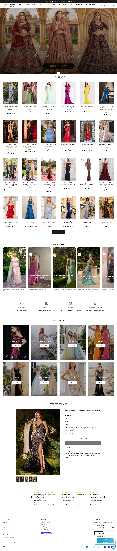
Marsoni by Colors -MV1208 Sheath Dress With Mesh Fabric (87, 183)
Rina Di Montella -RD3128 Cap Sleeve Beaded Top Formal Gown (68, 183)
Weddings (47, 4)
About (11, 6)
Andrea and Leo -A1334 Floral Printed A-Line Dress (49, 145)
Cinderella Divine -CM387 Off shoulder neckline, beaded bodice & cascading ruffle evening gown (106, 109)
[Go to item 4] (31, 479)
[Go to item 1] (18, 479)
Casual (85, 4)
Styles (19, 4)
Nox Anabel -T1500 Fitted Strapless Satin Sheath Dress (87, 145)
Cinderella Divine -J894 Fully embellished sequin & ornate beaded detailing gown (29, 146)
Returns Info (6, 530)
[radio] (66, 421)
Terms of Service (7, 535)
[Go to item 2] (22, 479)
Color (66, 424)
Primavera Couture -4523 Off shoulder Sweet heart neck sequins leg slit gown (10, 184)
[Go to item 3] (26, 479)
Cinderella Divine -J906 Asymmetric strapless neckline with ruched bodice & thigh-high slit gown (10, 147)
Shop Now (16, 345)
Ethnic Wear (27, 4)
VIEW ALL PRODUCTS (58, 232)
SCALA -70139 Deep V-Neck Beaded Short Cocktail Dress (49, 221)
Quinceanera (79, 4)
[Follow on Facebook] (4, 542)
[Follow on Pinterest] (11, 542)
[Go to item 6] (39, 477)
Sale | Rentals (92, 4)
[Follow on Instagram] (7, 542)
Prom (53, 4)
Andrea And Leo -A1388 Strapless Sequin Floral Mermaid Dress (68, 145)
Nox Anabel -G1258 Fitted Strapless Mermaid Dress (30, 107)
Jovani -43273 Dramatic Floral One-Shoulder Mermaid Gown (68, 107)
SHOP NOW (101, 345)
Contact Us (5, 525)
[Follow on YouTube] (14, 542)
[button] (114, 548)
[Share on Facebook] (68, 433)
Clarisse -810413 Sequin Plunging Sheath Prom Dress (87, 221)
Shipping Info (6, 527)
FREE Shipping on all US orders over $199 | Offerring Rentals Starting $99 (58, 1)
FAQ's (4, 532)
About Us (5, 522)
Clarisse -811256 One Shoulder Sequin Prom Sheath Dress (106, 221)
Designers (12, 4)
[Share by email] (74, 433)
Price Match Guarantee (8, 537)
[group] (58, 41)
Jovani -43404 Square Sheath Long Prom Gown (87, 107)
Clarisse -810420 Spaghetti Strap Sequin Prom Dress (68, 221)
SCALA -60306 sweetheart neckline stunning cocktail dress (11, 221)
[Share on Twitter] (70, 433)
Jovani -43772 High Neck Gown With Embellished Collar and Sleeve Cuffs (49, 108)
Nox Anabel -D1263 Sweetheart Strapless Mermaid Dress (106, 145)
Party (40, 4)
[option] (14, 269)
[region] (58, 41)
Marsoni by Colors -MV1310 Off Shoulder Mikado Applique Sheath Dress (106, 184)
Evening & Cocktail (62, 4)
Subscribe (98, 533)
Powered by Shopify (54, 546)
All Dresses (34, 4)
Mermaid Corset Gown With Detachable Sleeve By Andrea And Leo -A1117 (10, 108)
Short (71, 4)
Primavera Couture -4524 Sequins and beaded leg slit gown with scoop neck (29, 184)
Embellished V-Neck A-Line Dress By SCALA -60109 (30, 221)
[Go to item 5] (35, 479)
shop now (16, 382)
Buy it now (83, 443)
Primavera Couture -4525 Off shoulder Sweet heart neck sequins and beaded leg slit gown (49, 185)
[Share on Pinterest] (72, 433)
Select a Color (83, 438)
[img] (40, 492)
